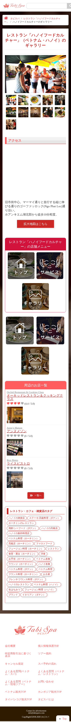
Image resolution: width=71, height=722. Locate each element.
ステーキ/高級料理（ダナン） (44, 518)
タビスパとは (46, 699)
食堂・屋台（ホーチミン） (22, 554)
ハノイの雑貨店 (17, 518)
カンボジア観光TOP (50, 691)
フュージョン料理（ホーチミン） (26, 548)
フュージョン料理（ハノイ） (40, 589)
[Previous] (12, 74)
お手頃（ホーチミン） (20, 559)
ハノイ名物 (44, 564)
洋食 (43, 554)
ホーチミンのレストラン (21, 523)
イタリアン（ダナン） (33, 594)
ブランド (13, 594)
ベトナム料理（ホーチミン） (24, 538)
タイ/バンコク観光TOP (18, 699)
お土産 (46, 574)
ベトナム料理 (45, 569)
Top (64, 718)
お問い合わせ (46, 681)
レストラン (53, 548)
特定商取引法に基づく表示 (18, 654)
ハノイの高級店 (49, 528)
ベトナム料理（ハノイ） (46, 584)
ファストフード (44, 543)
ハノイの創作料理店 (19, 533)
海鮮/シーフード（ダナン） (23, 528)
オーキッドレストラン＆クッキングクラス (35, 396)
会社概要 (10, 645)
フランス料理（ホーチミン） (24, 574)
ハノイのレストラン (19, 584)
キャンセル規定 (14, 663)
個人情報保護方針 (48, 645)
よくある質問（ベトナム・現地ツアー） (18, 683)
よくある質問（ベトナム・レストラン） (51, 672)
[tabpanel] (35, 74)
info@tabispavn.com (36, 713)
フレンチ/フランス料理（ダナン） (26, 579)
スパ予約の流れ (47, 663)
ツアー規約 (44, 653)
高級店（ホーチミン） (20, 543)
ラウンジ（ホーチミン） (21, 564)
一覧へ (38, 495)
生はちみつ (14, 589)
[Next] (58, 74)
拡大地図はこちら (35, 224)
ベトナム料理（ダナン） (21, 569)
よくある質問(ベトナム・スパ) (17, 672)
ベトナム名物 (43, 559)
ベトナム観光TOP (15, 691)
